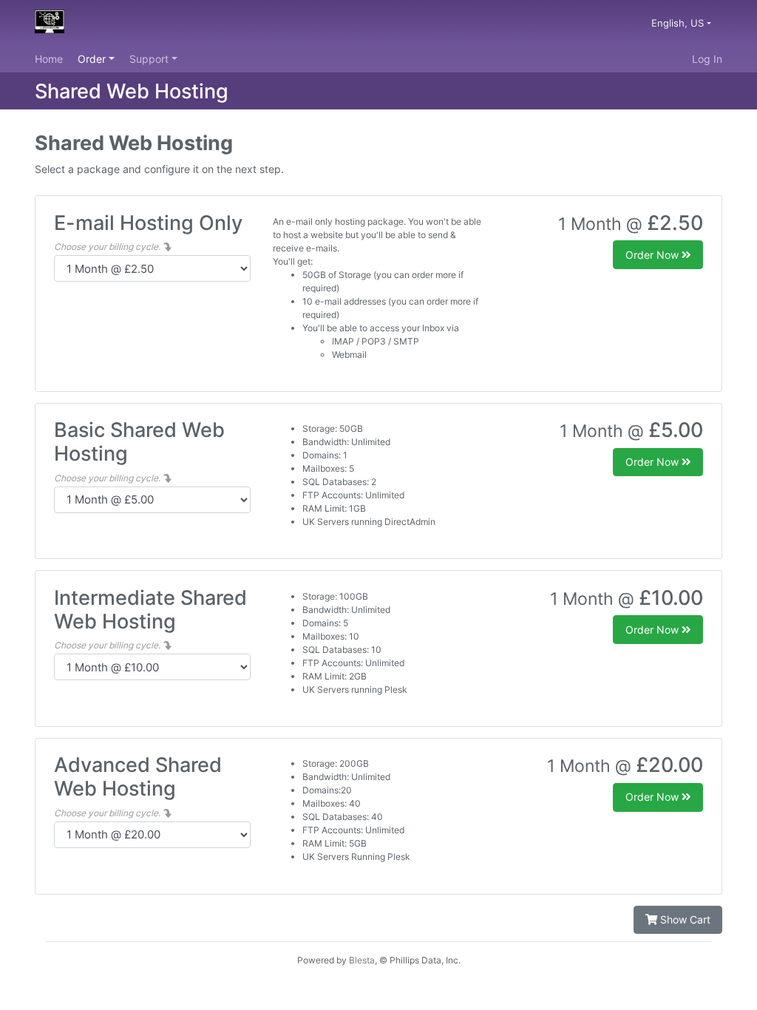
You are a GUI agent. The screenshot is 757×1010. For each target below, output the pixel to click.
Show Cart (683, 919)
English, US (679, 23)
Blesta (362, 960)
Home (49, 58)
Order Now (653, 254)
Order (93, 58)
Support (150, 58)
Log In (707, 58)
